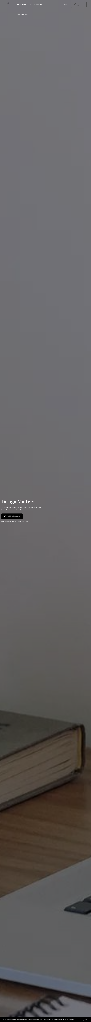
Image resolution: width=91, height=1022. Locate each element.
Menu (65, 4)
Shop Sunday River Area (38, 4)
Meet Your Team (23, 14)
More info (76, 1019)
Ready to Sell (22, 4)
